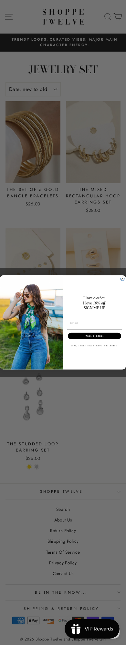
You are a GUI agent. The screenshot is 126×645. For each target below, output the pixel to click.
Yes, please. (94, 336)
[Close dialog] (122, 279)
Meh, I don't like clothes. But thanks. (94, 345)
